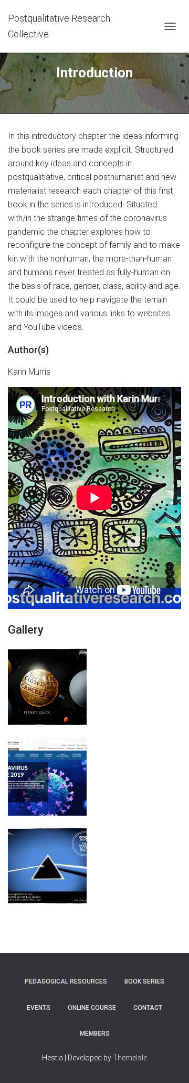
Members (95, 1033)
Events (38, 1007)
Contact (147, 1007)
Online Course (92, 1007)
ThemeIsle (130, 1058)
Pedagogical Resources (66, 981)
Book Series (144, 981)
